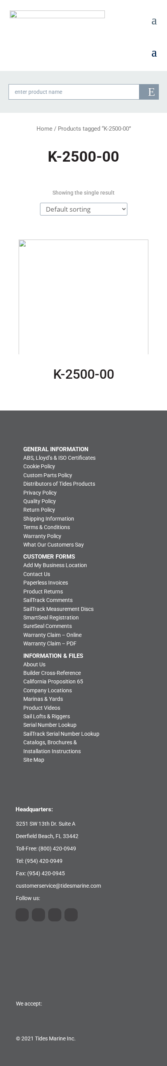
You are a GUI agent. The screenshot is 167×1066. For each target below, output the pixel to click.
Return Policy (39, 510)
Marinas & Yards (43, 699)
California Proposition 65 (53, 681)
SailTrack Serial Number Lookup (61, 734)
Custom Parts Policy (47, 475)
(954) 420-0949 (44, 861)
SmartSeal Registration (51, 617)
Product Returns (43, 591)
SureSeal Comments (47, 626)
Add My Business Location (55, 565)
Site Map (33, 760)
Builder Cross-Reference (52, 673)
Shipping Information (48, 519)
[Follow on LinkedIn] (38, 914)
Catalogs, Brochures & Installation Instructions (52, 746)
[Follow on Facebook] (71, 914)
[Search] (149, 92)
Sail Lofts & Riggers (46, 716)
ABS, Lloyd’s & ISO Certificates (59, 458)
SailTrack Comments (48, 600)
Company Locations (47, 690)
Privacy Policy (40, 493)
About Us (34, 664)
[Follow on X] (54, 914)
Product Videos (41, 708)
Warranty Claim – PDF (50, 643)
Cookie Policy (39, 466)
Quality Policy (39, 501)
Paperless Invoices (45, 583)
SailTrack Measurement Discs (58, 609)
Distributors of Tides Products (59, 484)
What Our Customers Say (53, 545)
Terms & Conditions (46, 527)
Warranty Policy (42, 536)
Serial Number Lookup (50, 725)
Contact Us (36, 574)
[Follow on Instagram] (22, 914)
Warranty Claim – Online (52, 635)
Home (44, 128)
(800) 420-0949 (57, 848)
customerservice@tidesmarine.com (58, 886)
